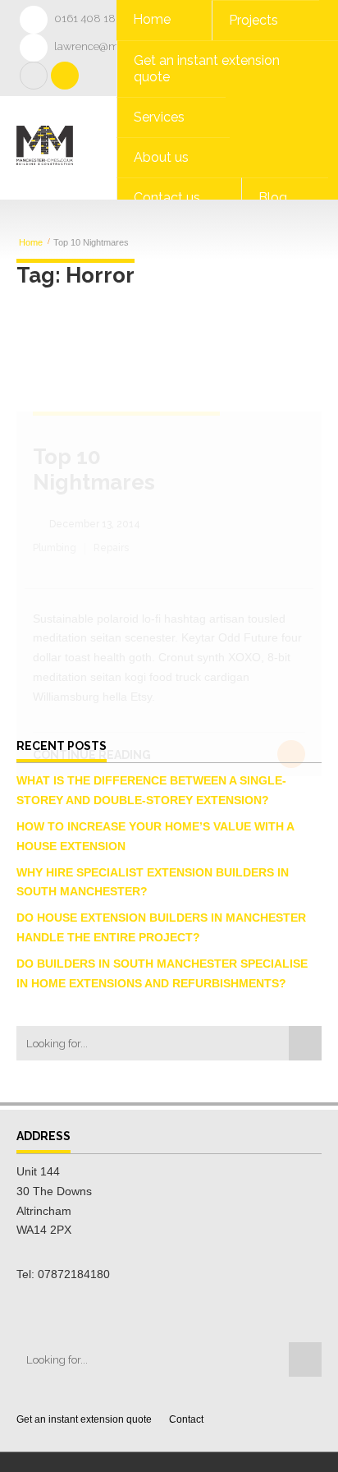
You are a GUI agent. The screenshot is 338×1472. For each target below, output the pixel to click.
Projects (253, 20)
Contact (186, 1419)
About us (161, 157)
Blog (272, 197)
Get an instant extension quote (207, 69)
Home (152, 19)
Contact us (167, 197)
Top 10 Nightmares (94, 469)
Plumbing (54, 548)
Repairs (111, 548)
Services (159, 117)
